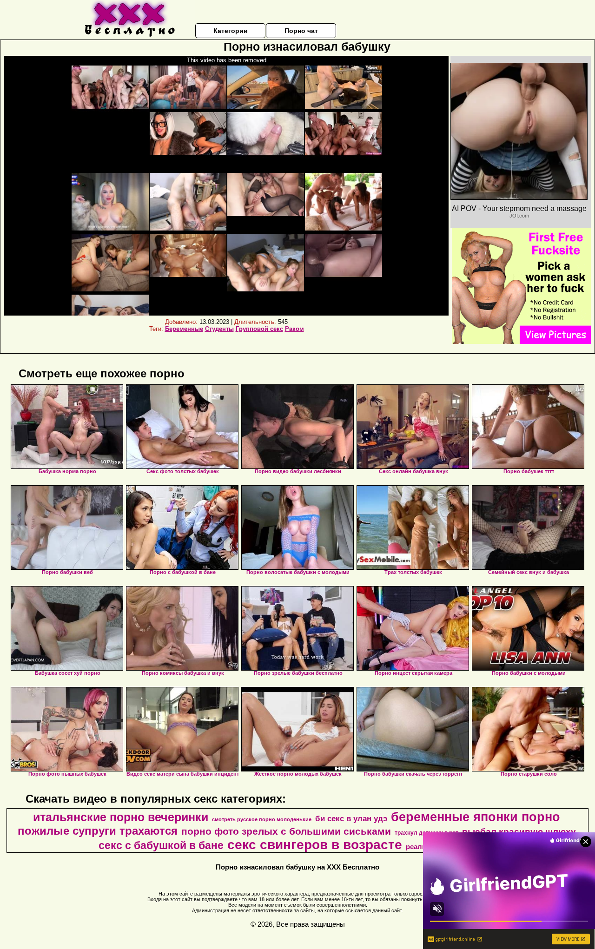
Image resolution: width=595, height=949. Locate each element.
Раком (294, 328)
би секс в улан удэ (351, 818)
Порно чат (301, 30)
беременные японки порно (475, 817)
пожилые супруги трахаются (98, 830)
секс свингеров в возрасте (314, 844)
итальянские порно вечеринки (120, 817)
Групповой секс (259, 328)
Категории (230, 30)
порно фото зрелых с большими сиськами (286, 831)
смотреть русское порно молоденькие (261, 819)
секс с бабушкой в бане (161, 845)
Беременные (184, 328)
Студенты (219, 328)
